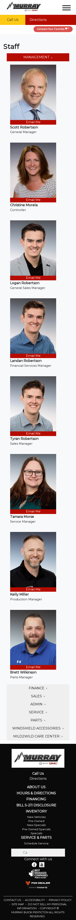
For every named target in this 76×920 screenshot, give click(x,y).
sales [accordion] (37, 696)
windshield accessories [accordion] (36, 728)
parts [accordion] (37, 720)
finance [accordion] (37, 688)
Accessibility (35, 900)
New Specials (36, 825)
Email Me (33, 122)
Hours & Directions (36, 793)
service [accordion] (37, 712)
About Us (36, 787)
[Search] (8, 852)
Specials (36, 833)
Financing (36, 799)
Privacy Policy (60, 900)
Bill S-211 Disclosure (36, 805)
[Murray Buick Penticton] (24, 6)
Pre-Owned (36, 821)
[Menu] (66, 8)
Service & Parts (36, 838)
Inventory (36, 811)
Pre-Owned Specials (36, 829)
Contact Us (13, 900)
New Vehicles (36, 817)
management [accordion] (36, 57)
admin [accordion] (36, 704)
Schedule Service (36, 843)
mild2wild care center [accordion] (36, 736)
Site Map (18, 904)
